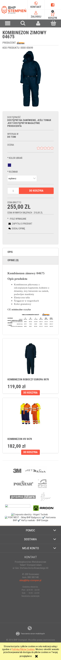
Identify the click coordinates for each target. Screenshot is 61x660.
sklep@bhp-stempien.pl (30, 580)
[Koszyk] (53, 23)
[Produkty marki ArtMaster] (35, 470)
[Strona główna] (13, 9)
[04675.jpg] (30, 78)
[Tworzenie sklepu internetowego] (30, 628)
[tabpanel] (30, 299)
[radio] (9, 165)
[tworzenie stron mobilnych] (30, 634)
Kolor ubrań (14, 158)
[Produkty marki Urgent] (45, 496)
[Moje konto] (38, 23)
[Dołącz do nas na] (52, 5)
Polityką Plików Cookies (23, 649)
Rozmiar (12, 171)
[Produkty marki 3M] (17, 470)
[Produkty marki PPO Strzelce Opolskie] (42, 483)
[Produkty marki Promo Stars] (23, 496)
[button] (7, 23)
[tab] (30, 252)
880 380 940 (33, 577)
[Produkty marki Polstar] (23, 483)
